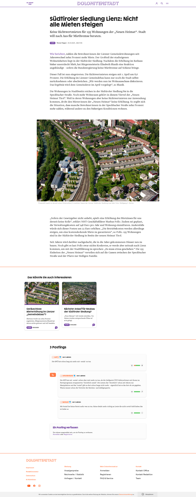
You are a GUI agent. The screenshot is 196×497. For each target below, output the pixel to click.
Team (138, 478)
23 (93, 324)
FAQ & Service (106, 478)
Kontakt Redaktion (144, 474)
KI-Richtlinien (31, 480)
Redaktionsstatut (32, 472)
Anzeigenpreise (71, 470)
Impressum (30, 468)
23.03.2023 (71, 43)
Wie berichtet (57, 53)
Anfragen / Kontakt (73, 478)
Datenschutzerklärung (125, 494)
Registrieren (68, 434)
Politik (53, 43)
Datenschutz (30, 476)
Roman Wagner (62, 43)
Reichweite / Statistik (74, 474)
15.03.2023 (36, 327)
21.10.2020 (73, 324)
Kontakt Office (142, 470)
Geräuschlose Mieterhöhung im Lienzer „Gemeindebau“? (41, 312)
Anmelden (56, 434)
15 (56, 327)
